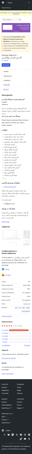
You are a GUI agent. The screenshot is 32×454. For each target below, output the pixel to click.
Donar (19, 405)
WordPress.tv (7, 408)
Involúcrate (20, 399)
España (8, 430)
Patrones (20, 393)
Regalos (20, 408)
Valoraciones (7, 76)
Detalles (6, 71)
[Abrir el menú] (29, 2)
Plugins (19, 390)
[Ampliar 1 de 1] (28, 232)
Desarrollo (6, 85)
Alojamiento (5, 390)
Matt (4, 417)
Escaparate (20, 384)
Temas (19, 387)
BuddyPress (6, 423)
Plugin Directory (6, 7)
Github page (5, 222)
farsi (16, 307)
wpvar (6, 60)
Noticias (4, 387)
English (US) (26, 304)
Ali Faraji (7, 275)
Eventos (19, 402)
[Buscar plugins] (20, 19)
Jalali (23, 307)
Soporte (6, 89)
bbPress (5, 420)
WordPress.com (7, 413)
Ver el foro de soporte (9, 358)
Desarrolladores (7, 405)
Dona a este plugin (7, 373)
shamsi (28, 307)
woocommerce (26, 311)
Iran (20, 307)
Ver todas (27, 345)
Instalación (6, 80)
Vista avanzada (7, 316)
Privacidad (5, 393)
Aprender (4, 399)
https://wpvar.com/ (10, 187)
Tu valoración (6, 345)
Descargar (6, 65)
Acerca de (5, 384)
